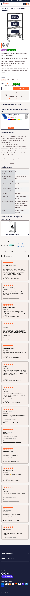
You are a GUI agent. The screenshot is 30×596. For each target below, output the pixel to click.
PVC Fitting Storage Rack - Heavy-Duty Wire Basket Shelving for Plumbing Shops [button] (12, 357)
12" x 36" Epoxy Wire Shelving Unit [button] (11, 278)
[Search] (24, 4)
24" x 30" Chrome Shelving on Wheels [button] (12, 442)
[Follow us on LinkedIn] (8, 574)
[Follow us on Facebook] (2, 574)
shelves (12, 163)
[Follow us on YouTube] (5, 574)
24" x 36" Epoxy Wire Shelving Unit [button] (11, 461)
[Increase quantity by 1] (10, 88)
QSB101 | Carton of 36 (13, 114)
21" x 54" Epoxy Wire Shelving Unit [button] (11, 316)
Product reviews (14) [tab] (8, 251)
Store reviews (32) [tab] (22, 251)
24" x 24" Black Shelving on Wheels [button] (11, 480)
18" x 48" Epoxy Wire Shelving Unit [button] (11, 339)
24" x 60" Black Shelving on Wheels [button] (11, 520)
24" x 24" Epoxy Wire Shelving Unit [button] (11, 501)
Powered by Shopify (5, 592)
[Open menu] (1, 4)
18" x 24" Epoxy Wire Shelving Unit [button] (11, 422)
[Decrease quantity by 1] (3, 88)
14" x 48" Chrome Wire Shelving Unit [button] (11, 402)
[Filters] (3, 256)
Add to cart (21, 88)
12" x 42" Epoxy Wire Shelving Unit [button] (11, 298)
